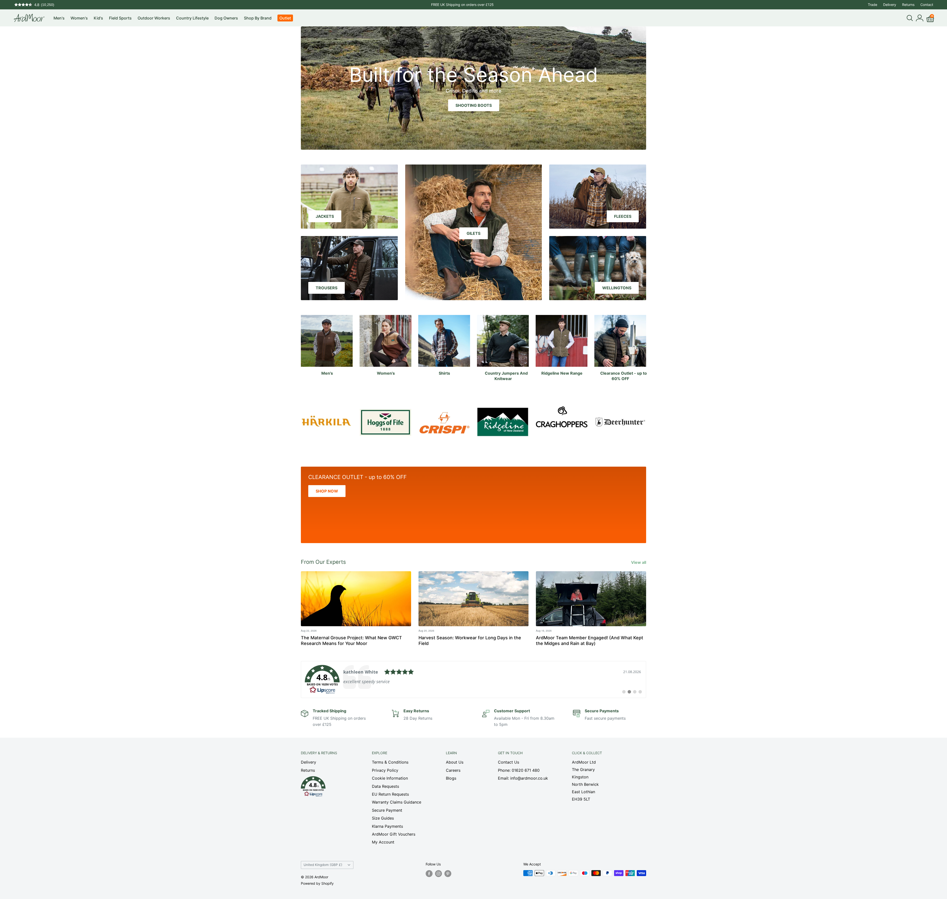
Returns (908, 4)
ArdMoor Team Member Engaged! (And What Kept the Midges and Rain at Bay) (589, 640)
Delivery (889, 4)
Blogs (451, 778)
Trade (872, 4)
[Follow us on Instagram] (438, 873)
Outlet (285, 18)
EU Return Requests (390, 794)
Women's (79, 18)
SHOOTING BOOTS (473, 105)
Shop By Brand (258, 18)
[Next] (646, 419)
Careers (453, 770)
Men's (59, 18)
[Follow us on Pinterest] (447, 873)
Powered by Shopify (317, 883)
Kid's (98, 18)
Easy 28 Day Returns (462, 4)
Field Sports (120, 18)
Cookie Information (390, 778)
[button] (328, 787)
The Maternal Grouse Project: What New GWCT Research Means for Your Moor (351, 640)
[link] (473, 679)
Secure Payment (387, 810)
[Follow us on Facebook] (429, 873)
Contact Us (508, 762)
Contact (926, 4)
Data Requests (385, 786)
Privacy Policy (385, 770)
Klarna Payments (387, 826)
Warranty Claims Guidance (396, 802)
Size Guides (383, 818)
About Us (454, 762)
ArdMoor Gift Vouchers (393, 834)
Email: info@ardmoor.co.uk (523, 778)
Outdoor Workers (154, 18)
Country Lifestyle (192, 18)
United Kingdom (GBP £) (323, 865)
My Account (383, 842)
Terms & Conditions (390, 762)
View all (639, 562)
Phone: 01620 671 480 (519, 770)
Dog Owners (226, 18)
